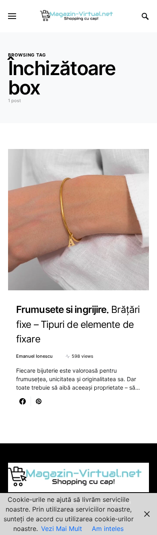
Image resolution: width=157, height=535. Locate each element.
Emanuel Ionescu (34, 356)
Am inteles (108, 529)
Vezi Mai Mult (61, 529)
